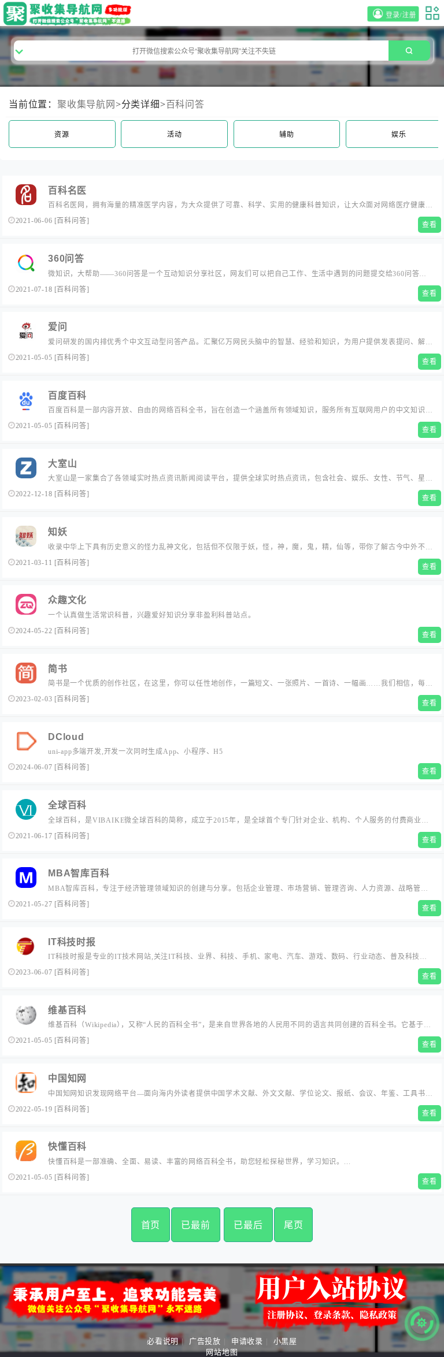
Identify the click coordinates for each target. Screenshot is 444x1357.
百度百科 (67, 395)
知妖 (58, 532)
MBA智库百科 (79, 873)
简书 (58, 669)
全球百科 (67, 805)
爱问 (58, 327)
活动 (174, 135)
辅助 (286, 135)
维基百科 (67, 1010)
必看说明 (163, 1341)
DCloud (66, 737)
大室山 (62, 464)
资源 (61, 135)
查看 (429, 225)
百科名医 (67, 190)
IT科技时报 (72, 942)
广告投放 (205, 1341)
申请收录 (247, 1341)
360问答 (66, 258)
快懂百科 (67, 1146)
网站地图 (222, 1352)
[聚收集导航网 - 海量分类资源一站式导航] (69, 14)
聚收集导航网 (86, 104)
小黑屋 (285, 1341)
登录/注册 (402, 15)
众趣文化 (67, 600)
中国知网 (67, 1078)
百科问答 (185, 104)
